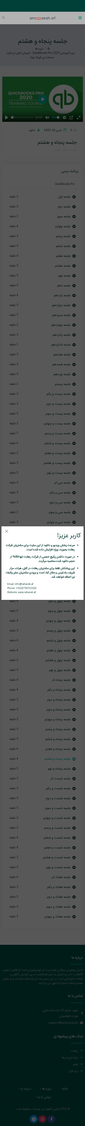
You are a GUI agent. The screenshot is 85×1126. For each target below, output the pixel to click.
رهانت (71, 549)
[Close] (6, 531)
